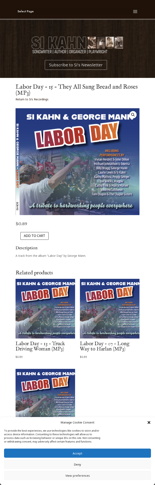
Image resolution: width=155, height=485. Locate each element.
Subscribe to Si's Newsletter (76, 65)
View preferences (77, 475)
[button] (149, 422)
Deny (77, 464)
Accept (77, 453)
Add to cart (34, 235)
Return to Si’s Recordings (32, 99)
